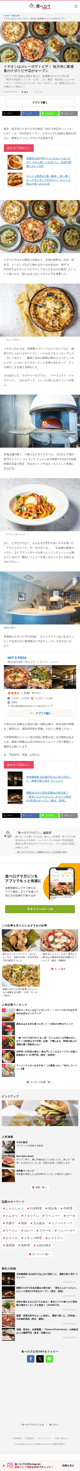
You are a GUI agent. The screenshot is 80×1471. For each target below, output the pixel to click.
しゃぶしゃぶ (15, 1208)
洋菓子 (10, 1223)
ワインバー (52, 1215)
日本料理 (36, 1208)
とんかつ (12, 1215)
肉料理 (25, 1245)
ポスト (10, 113)
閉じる (3, 1465)
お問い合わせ (61, 1438)
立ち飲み (39, 1223)
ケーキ (70, 1215)
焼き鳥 (52, 1208)
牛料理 (67, 1208)
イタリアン (31, 1215)
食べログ (53, 1424)
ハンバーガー (66, 1230)
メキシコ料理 (33, 1238)
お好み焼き (43, 1245)
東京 (26, 92)
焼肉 (24, 1223)
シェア (29, 114)
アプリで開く (29, 713)
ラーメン (12, 1230)
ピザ (40, 92)
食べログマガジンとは (33, 1424)
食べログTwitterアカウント (40, 1359)
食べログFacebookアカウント (30, 1359)
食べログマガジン (40, 6)
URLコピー (69, 114)
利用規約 (29, 1438)
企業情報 (17, 1438)
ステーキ (45, 1230)
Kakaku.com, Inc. (26, 1444)
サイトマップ (44, 1438)
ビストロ (12, 1238)
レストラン (55, 1238)
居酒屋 (10, 1245)
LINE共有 (49, 114)
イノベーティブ (62, 1223)
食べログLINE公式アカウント (49, 1359)
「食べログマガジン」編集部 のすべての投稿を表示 (41, 852)
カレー (28, 1230)
